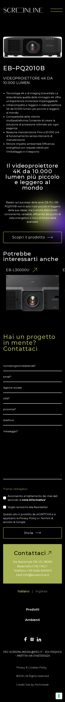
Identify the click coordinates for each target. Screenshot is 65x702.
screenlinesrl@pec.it (25, 652)
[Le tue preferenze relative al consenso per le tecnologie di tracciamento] (59, 696)
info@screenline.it (36, 575)
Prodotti (32, 609)
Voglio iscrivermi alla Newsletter (28, 507)
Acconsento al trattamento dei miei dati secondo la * (33, 498)
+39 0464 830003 (39, 570)
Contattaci (30, 553)
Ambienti (32, 620)
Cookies (33, 667)
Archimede (42, 684)
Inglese (41, 591)
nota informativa (33, 499)
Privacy (20, 667)
